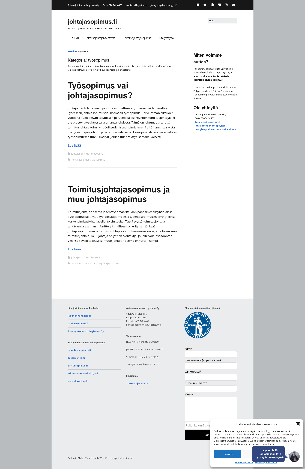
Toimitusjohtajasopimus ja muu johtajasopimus (119, 194)
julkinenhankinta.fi (79, 315)
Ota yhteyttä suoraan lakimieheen (215, 129)
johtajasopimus (80, 153)
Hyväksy (227, 454)
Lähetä (209, 435)
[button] (298, 424)
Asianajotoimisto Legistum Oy (86, 331)
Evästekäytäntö (244, 462)
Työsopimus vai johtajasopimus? (100, 90)
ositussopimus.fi (78, 365)
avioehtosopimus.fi (79, 350)
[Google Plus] (212, 5)
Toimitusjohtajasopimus (137, 38)
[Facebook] (199, 5)
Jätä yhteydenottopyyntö (164, 5)
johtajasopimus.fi (92, 21)
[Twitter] (205, 5)
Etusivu (75, 38)
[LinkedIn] (219, 5)
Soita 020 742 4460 (112, 5)
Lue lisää (74, 145)
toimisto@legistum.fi (136, 5)
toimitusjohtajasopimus (105, 263)
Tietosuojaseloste (137, 383)
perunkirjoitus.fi (78, 381)
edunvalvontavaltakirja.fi (83, 373)
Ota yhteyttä (166, 38)
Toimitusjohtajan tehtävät (100, 38)
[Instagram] (226, 5)
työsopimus (98, 153)
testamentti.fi (76, 357)
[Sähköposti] (233, 5)
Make (81, 458)
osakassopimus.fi (78, 323)
